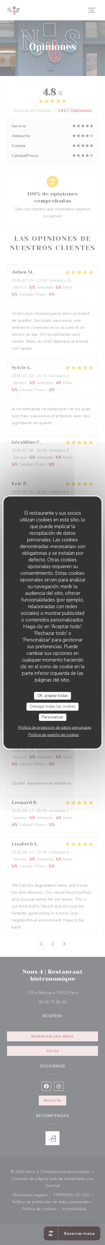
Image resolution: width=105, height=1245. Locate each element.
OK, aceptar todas (52, 695)
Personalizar (52, 717)
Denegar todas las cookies (53, 706)
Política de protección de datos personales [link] (54, 727)
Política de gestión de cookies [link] (53, 735)
